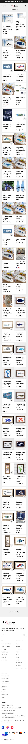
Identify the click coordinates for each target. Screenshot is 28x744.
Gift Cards (4, 654)
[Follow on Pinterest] (12, 727)
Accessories (5, 652)
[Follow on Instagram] (7, 727)
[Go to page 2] (17, 611)
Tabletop (4, 649)
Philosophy (4, 689)
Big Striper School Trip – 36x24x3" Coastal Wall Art (7, 124)
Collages (18, 646)
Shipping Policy (5, 681)
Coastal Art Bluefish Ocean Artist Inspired (20, 383)
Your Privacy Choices (21, 668)
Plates (17, 660)
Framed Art (18, 649)
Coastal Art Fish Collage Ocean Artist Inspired (7, 478)
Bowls (17, 654)
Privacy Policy (5, 675)
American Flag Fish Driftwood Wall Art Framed (20, 76)
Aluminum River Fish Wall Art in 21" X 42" (7, 76)
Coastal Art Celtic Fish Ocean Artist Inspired (20, 405)
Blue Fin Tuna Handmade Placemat (19, 173)
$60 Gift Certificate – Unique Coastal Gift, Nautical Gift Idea (20, 24)
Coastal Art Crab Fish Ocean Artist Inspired (7, 454)
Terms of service (6, 684)
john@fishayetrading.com (8, 713)
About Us (4, 657)
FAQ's (3, 697)
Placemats (18, 657)
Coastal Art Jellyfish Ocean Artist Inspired (7, 575)
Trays (17, 652)
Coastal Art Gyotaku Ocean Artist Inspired (7, 551)
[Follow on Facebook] (3, 727)
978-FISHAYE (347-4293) (8, 710)
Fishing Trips (5, 694)
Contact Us (4, 686)
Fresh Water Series (6, 644)
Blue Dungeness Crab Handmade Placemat (7, 173)
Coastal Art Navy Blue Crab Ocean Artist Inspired (20, 599)
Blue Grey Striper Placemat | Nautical (7, 218)
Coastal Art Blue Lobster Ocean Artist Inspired (7, 383)
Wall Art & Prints (6, 646)
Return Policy (5, 678)
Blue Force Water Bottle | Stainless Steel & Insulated (20, 195)
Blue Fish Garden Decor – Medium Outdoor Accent (7, 195)
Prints (17, 644)
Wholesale (4, 660)
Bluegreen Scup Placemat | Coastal (7, 263)
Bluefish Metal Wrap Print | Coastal (6, 240)
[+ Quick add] (11, 22)
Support (4, 692)
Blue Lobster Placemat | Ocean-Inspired (20, 218)
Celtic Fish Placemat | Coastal (18, 286)
